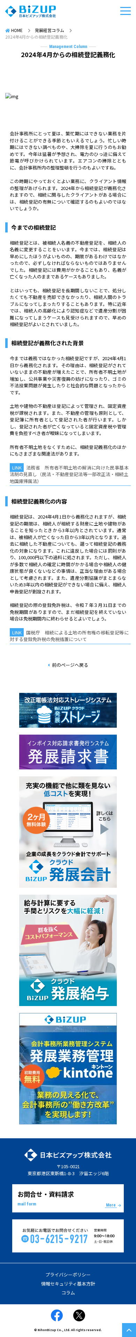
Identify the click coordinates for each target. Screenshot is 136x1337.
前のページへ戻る (70, 665)
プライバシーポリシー (68, 1274)
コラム (68, 1292)
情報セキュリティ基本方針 (68, 1283)
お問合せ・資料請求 (66, 1198)
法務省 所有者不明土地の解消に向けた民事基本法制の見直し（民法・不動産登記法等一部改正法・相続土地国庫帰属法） (69, 474)
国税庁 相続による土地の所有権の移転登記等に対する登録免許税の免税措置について (69, 636)
